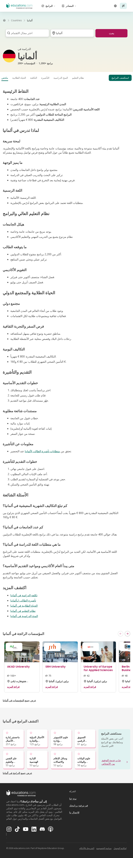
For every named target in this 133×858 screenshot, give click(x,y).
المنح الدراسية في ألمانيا (24, 616)
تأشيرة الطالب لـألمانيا (23, 600)
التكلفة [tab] (33, 77)
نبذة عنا (73, 798)
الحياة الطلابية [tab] (19, 77)
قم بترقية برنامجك (78, 805)
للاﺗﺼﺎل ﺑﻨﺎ (74, 812)
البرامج (49, 5)
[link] (30, 20)
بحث (111, 33)
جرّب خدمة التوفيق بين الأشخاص (111, 762)
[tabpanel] (66, 353)
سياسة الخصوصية (104, 848)
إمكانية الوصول (120, 848)
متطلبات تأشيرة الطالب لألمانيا (42, 451)
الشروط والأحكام (86, 848)
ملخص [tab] (4, 77)
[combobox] (26, 33)
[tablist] (66, 78)
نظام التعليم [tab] (78, 77)
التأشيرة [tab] (45, 77)
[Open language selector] (115, 6)
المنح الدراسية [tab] (61, 77)
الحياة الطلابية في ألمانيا (24, 606)
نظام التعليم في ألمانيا (23, 611)
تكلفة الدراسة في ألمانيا (23, 595)
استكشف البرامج (120, 77)
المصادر (70, 5)
